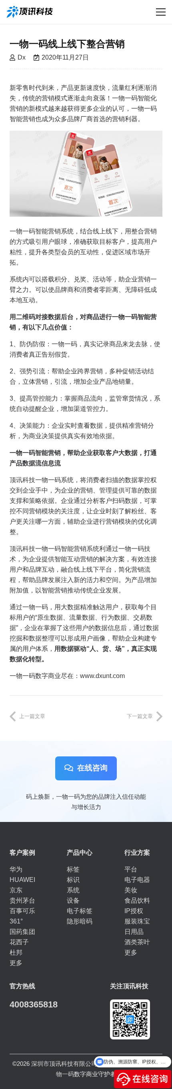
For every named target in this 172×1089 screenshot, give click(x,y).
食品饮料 (137, 900)
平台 (130, 869)
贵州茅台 (22, 900)
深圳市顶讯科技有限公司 (64, 1063)
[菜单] (161, 12)
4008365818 (34, 1004)
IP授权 (133, 911)
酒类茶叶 (137, 942)
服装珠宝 (137, 921)
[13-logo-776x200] (29, 12)
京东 (16, 890)
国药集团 (22, 931)
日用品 (134, 931)
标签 (73, 869)
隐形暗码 (79, 921)
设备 (73, 900)
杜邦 (16, 952)
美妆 (130, 890)
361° (16, 921)
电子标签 (79, 911)
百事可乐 (22, 911)
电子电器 (137, 879)
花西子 (19, 942)
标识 (73, 879)
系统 (73, 890)
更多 (16, 962)
